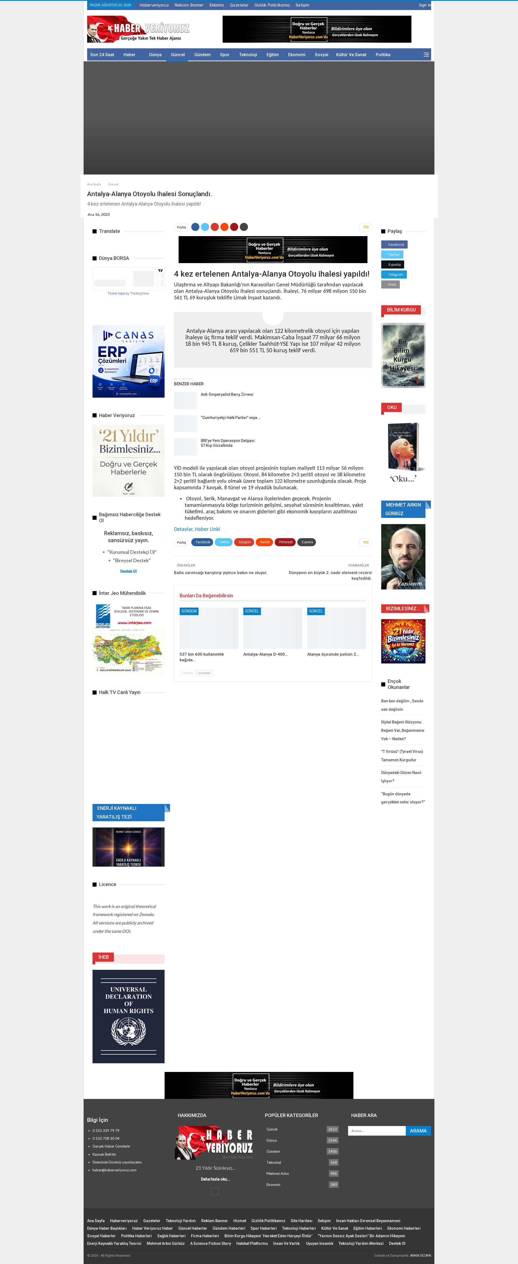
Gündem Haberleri (229, 1228)
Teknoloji (248, 54)
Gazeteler (239, 5)
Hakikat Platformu (252, 1243)
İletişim (302, 5)
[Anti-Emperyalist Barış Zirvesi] (185, 400)
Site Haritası (301, 1221)
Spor (225, 54)
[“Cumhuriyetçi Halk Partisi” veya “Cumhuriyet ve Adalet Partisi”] (185, 423)
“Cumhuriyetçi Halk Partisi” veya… (230, 417)
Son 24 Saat (102, 54)
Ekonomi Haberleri (404, 1228)
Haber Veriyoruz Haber (152, 1228)
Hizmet (239, 1221)
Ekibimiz (216, 5)
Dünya (155, 54)
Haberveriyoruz (154, 5)
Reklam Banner (189, 5)
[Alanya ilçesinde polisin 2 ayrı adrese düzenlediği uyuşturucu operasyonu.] (336, 628)
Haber (129, 54)
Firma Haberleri (205, 1236)
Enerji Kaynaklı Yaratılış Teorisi (114, 1243)
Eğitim (273, 54)
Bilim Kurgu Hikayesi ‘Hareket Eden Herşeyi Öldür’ (268, 1236)
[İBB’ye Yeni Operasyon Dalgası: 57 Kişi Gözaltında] (185, 446)
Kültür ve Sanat (351, 54)
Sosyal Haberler (101, 1236)
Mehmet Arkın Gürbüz (166, 1243)
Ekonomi (296, 54)
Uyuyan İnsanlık (319, 1243)
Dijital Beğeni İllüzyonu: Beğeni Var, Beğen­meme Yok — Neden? (402, 730)
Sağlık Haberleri (171, 1236)
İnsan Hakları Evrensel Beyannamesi (368, 1221)
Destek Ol (128, 571)
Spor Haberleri (264, 1228)
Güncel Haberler (192, 1228)
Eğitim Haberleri (367, 1228)
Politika (383, 54)
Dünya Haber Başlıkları (107, 1228)
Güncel (178, 54)
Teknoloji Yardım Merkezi (361, 1243)
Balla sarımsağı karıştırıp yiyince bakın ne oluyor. (220, 572)
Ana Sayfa (96, 1221)
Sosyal (321, 54)
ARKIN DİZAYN (420, 1256)
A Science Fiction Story (210, 1243)
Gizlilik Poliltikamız (272, 5)
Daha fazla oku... (215, 1179)
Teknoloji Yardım (181, 1221)
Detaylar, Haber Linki (197, 529)
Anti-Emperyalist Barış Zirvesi (227, 394)
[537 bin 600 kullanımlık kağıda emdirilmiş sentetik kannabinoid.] (209, 628)
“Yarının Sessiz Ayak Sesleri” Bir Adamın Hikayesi (361, 1236)
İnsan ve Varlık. (287, 1243)
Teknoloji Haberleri (299, 1228)
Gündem (202, 54)
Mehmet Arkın (278, 1173)
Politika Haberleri (136, 1236)
